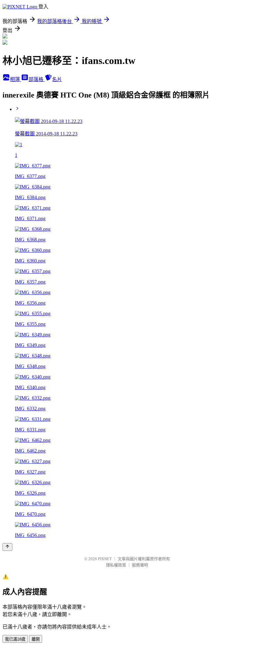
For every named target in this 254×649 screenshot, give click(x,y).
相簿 (15, 79)
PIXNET (105, 558)
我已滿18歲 (15, 639)
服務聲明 (140, 565)
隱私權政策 (116, 565)
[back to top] (7, 547)
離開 (36, 639)
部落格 (36, 79)
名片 (57, 79)
